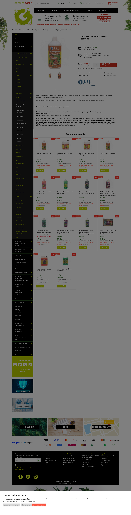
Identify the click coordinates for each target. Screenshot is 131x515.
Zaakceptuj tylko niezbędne (11, 505)
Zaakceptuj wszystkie (39, 505)
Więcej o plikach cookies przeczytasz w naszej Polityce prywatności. (19, 501)
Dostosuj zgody (26, 505)
